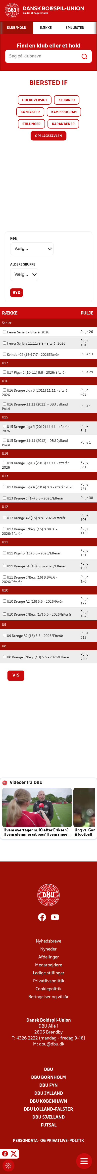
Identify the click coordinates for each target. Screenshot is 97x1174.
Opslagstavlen (48, 136)
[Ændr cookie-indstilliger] (8, 1166)
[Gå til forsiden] (42, 10)
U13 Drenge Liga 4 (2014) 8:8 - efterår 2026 (40, 487)
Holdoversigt (34, 100)
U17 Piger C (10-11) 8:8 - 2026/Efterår (36, 372)
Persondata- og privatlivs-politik (48, 1141)
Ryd (16, 293)
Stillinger (31, 124)
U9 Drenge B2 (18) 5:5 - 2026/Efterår (35, 636)
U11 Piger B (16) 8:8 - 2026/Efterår (33, 553)
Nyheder (48, 949)
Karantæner (63, 124)
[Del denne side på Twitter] (13, 1155)
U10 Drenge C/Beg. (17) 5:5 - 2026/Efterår (39, 614)
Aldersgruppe (22, 264)
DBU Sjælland (48, 1117)
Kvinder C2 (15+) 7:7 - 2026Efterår (33, 355)
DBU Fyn (48, 1086)
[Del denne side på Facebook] (5, 1155)
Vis (15, 675)
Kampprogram (64, 112)
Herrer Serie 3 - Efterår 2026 (28, 332)
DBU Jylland (48, 1093)
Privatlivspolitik (48, 981)
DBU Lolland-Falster (48, 1109)
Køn (13, 238)
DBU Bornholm (48, 1078)
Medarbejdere (48, 965)
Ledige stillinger (48, 973)
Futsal (48, 1125)
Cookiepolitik (48, 989)
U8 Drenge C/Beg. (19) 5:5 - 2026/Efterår (38, 657)
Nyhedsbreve (48, 941)
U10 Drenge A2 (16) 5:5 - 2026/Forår (35, 601)
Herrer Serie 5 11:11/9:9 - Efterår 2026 (36, 343)
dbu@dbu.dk (51, 1044)
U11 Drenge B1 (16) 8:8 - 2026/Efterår (36, 566)
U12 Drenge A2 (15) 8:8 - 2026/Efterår (36, 518)
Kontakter (30, 112)
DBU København (48, 1101)
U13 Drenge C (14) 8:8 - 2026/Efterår (35, 498)
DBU (48, 1070)
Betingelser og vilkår (48, 997)
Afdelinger (48, 957)
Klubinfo (66, 100)
